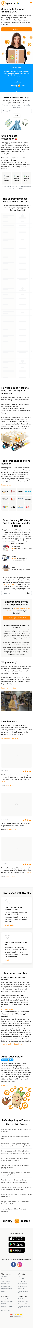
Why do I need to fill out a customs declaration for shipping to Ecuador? (14, 1181)
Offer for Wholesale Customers (24, 1307)
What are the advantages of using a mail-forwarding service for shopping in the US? (16, 1145)
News (3, 1291)
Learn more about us (8, 688)
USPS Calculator (6, 1304)
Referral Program (23, 1301)
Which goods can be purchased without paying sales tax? (15, 1167)
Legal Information (6, 1288)
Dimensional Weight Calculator (7, 1307)
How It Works (22, 1279)
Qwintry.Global (5, 1310)
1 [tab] (16, 91)
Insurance (21, 1288)
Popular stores (6, 485)
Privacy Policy (5, 1286)
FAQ (19, 1276)
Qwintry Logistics (23, 1304)
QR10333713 (9, 785)
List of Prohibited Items (23, 1292)
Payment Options (23, 1281)
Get (13, 548)
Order (14, 559)
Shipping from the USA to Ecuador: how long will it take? (15, 1203)
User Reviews (5, 1279)
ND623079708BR (10, 876)
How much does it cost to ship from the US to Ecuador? (16, 1196)
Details (7, 960)
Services (4, 1276)
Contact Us (21, 1299)
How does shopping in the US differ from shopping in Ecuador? (15, 1174)
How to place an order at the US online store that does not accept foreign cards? (15, 1152)
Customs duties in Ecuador (10, 1044)
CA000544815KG (11, 829)
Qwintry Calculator (7, 1301)
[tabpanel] (16, 78)
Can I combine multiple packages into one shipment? (16, 1130)
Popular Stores (22, 1284)
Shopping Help (8, 584)
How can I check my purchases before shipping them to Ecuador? (14, 1159)
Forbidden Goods (7, 1009)
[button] (31, 3)
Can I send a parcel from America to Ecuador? (14, 1210)
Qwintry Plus (5, 1299)
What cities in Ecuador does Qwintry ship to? (15, 1138)
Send (16, 115)
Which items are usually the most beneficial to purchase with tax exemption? (16, 1188)
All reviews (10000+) (8, 738)
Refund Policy (5, 1284)
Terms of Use (5, 1281)
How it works (9, 925)
